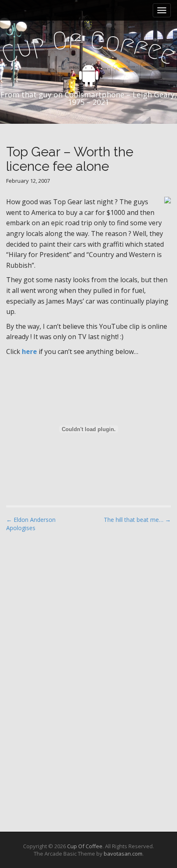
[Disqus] (88, 643)
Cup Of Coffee (84, 846)
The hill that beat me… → (137, 520)
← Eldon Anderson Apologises (31, 524)
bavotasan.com (123, 853)
